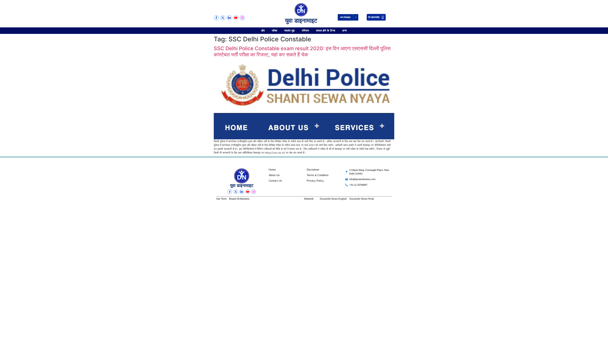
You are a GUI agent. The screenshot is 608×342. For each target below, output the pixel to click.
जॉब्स (274, 30)
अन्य (344, 30)
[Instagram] (242, 17)
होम (263, 30)
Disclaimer (313, 169)
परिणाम (305, 30)
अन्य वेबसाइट (345, 17)
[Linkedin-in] (229, 17)
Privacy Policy (315, 180)
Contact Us (275, 180)
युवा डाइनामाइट (301, 20)
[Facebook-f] (216, 17)
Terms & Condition (317, 175)
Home (272, 169)
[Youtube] (235, 17)
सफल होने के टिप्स (325, 30)
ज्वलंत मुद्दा (289, 30)
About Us (274, 175)
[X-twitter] (222, 17)
